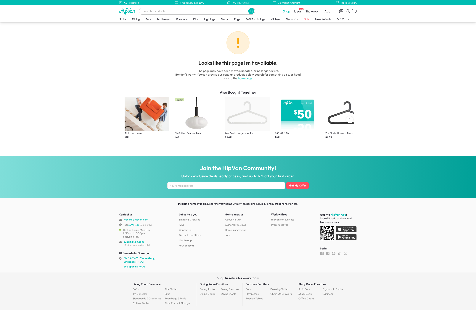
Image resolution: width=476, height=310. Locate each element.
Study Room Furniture (312, 284)
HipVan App (338, 214)
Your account (186, 245)
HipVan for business (282, 219)
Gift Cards (343, 19)
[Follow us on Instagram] (328, 253)
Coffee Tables (141, 303)
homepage (245, 78)
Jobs (227, 235)
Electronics (291, 19)
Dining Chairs (207, 294)
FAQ (181, 224)
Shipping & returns (189, 219)
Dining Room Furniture (214, 284)
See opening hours (134, 266)
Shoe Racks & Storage (177, 303)
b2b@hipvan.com (134, 241)
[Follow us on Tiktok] (339, 253)
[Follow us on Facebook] (322, 253)
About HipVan (233, 219)
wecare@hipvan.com (136, 219)
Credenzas (147, 298)
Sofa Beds (304, 289)
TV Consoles (140, 294)
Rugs (237, 19)
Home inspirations (235, 230)
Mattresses (164, 19)
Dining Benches (230, 289)
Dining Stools (228, 294)
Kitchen (275, 19)
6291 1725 (131, 224)
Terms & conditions (190, 235)
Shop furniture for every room (238, 278)
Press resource (279, 224)
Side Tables (171, 289)
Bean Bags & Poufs (175, 298)
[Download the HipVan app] (338, 234)
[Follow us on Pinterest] (334, 253)
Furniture (181, 19)
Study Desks (305, 294)
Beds (148, 19)
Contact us (185, 230)
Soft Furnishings (255, 19)
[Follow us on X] (345, 253)
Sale (306, 19)
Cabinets (327, 294)
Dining (136, 19)
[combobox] (197, 11)
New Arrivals (323, 19)
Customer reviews (235, 224)
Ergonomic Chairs (332, 289)
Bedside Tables (254, 298)
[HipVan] (127, 11)
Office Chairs (306, 298)
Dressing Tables (279, 289)
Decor (224, 19)
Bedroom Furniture (257, 284)
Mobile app (185, 240)
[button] (251, 11)
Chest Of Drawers (281, 294)
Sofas (122, 19)
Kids (195, 19)
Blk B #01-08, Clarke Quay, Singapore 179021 (139, 260)
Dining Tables (207, 289)
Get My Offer (297, 185)
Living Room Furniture (146, 284)
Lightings (209, 19)
